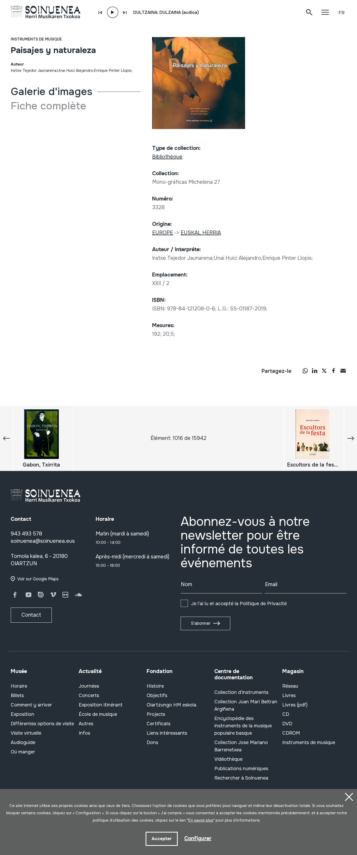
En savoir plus (200, 820)
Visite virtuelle (26, 733)
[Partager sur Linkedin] (314, 370)
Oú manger (23, 752)
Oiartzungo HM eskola (171, 705)
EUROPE (162, 232)
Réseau (290, 686)
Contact (31, 615)
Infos (84, 733)
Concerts (89, 695)
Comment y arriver (31, 705)
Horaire (19, 686)
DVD (287, 724)
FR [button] (341, 13)
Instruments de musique (36, 39)
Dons (152, 742)
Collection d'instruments (241, 692)
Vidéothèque (228, 759)
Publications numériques (241, 768)
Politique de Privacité (263, 603)
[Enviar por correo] (342, 370)
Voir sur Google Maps (38, 579)
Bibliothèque (167, 157)
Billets (17, 695)
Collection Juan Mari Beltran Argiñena (245, 705)
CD (285, 714)
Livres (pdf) (295, 705)
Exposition (22, 714)
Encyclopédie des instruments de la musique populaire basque (243, 726)
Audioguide (23, 742)
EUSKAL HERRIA (201, 232)
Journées (89, 686)
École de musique (98, 714)
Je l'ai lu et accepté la (239, 603)
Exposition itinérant (101, 705)
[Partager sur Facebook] (333, 370)
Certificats (158, 724)
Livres (289, 695)
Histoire (155, 686)
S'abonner (201, 623)
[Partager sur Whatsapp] (305, 370)
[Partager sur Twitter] (324, 370)
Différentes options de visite (42, 724)
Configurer (197, 838)
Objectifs (157, 695)
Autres (86, 724)
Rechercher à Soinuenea (241, 778)
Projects (156, 714)
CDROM (291, 733)
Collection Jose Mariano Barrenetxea (241, 746)
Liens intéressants (167, 733)
